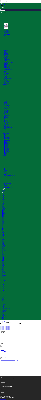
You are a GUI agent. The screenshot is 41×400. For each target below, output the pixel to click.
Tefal (2, 291)
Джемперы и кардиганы (6, 117)
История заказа (2, 389)
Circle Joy (3, 214)
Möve (2, 255)
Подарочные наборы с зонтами (6, 93)
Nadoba (3, 256)
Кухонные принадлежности (6, 105)
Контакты (3, 191)
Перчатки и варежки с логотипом (7, 121)
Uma (2, 298)
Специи (4, 135)
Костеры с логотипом (6, 103)
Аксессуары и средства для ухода (7, 14)
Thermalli (3, 293)
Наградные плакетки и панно (6, 73)
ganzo (3, 228)
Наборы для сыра (5, 87)
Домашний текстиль (5, 16)
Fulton (3, 227)
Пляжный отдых (5, 79)
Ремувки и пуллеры (5, 185)
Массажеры (5, 134)
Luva (2, 247)
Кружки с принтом (5, 40)
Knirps (3, 241)
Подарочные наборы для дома (6, 89)
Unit (2, 300)
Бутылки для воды (5, 102)
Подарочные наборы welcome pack (7, 88)
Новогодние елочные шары (6, 64)
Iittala (2, 233)
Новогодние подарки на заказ (6, 158)
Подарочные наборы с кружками (7, 95)
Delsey (3, 217)
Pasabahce (3, 261)
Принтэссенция (3, 316)
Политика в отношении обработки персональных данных (6, 386)
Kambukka (3, 239)
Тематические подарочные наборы (7, 45)
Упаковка (4, 172)
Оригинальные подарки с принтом (7, 43)
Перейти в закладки (5, 1)
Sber (2, 278)
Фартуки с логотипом (6, 124)
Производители (2, 192)
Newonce (3, 257)
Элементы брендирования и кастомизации (8, 127)
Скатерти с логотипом (6, 20)
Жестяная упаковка (5, 173)
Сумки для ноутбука (5, 170)
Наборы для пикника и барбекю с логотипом (8, 78)
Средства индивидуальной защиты (7, 59)
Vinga (3, 303)
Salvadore (3, 277)
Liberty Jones (3, 245)
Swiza (3, 290)
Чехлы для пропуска (5, 60)
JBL (2, 238)
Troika (3, 297)
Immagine (3, 234)
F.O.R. (3, 224)
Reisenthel (3, 271)
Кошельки (4, 55)
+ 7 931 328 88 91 (3, 4)
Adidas (3, 195)
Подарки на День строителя (6, 149)
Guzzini (3, 229)
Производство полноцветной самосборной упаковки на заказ (9, 175)
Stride (2, 289)
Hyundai (3, 232)
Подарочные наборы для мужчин (7, 90)
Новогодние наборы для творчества (7, 65)
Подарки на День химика (6, 150)
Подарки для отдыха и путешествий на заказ (8, 159)
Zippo (3, 307)
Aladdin (3, 197)
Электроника (4, 176)
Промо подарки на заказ (6, 162)
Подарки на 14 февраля (6, 144)
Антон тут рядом (4, 310)
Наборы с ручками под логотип (7, 130)
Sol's (2, 283)
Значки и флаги (5, 71)
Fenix (2, 225)
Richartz (3, 273)
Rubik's (3, 276)
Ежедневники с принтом (6, 39)
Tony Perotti (3, 295)
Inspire (3, 235)
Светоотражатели (5, 58)
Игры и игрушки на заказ (6, 157)
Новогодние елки (5, 63)
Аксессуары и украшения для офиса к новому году (8, 62)
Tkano (3, 294)
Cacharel (3, 210)
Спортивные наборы (6, 99)
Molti (2, 253)
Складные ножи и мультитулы (6, 81)
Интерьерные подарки (6, 17)
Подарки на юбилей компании (6, 151)
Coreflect (3, 216)
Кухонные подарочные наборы (6, 86)
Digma (3, 218)
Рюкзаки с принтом (5, 44)
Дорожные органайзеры (6, 53)
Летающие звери (4, 315)
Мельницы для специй (6, 106)
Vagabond (3, 301)
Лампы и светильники (6, 179)
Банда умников (3, 311)
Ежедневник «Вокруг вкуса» (4, 360)
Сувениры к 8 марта (5, 154)
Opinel (3, 260)
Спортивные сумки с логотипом (7, 137)
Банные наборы (5, 76)
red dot (3, 269)
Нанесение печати (4, 190)
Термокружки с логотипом (6, 110)
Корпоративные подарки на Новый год (6, 61)
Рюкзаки (4, 168)
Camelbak (3, 211)
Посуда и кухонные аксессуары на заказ (7, 161)
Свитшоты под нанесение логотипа (7, 122)
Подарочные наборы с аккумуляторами (7, 91)
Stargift (3, 287)
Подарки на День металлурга (6, 147)
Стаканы (4, 109)
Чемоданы (5, 171)
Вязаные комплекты (5, 116)
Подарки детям (5, 141)
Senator (3, 279)
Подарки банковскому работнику (7, 140)
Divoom (3, 219)
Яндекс (3, 319)
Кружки (4, 104)
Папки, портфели (5, 57)
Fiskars (3, 226)
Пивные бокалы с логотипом (6, 107)
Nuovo (3, 259)
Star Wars (3, 286)
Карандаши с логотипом (6, 129)
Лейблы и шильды (5, 184)
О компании (2, 189)
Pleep (2, 266)
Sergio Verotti (3, 280)
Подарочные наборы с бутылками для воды (8, 92)
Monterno (3, 254)
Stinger (3, 288)
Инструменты (5, 77)
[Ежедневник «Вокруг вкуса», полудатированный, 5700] (5, 326)
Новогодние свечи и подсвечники (7, 66)
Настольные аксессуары (6, 56)
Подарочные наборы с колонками (7, 94)
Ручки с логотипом (4, 128)
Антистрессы (5, 51)
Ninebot (3, 258)
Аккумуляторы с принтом (6, 36)
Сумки (3, 166)
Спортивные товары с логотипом (6, 133)
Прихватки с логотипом (6, 19)
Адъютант (3, 309)
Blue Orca (3, 205)
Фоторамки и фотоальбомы (6, 21)
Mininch (3, 252)
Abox (2, 194)
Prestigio (3, 267)
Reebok (3, 270)
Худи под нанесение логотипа (6, 126)
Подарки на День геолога (6, 145)
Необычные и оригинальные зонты (7, 34)
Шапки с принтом (5, 48)
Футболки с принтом (6, 47)
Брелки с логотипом (5, 52)
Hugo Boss (3, 231)
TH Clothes (3, 292)
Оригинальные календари (6, 68)
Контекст (3, 314)
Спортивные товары (5, 82)
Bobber (3, 206)
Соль (2, 318)
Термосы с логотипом (6, 111)
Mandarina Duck (3, 249)
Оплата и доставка (3, 188)
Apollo (3, 199)
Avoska (3, 203)
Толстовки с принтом (6, 46)
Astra (2, 202)
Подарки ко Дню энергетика (6, 143)
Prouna (3, 268)
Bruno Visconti (3, 208)
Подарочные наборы (5, 84)
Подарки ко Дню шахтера (6, 142)
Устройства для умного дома (6, 181)
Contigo (3, 215)
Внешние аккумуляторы (6, 177)
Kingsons (3, 240)
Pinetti (3, 264)
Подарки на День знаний (6, 146)
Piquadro (3, 265)
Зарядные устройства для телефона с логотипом (8, 178)
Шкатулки (5, 22)
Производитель (2, 392)
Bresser (3, 207)
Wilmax (3, 305)
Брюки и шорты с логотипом (6, 115)
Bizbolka (3, 204)
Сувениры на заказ (4, 155)
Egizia (3, 221)
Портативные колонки (6, 180)
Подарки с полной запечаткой (6, 160)
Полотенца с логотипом (6, 18)
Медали (4, 72)
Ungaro (3, 299)
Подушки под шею (5, 80)
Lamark (3, 243)
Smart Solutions (3, 282)
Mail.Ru (3, 248)
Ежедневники (17, 360)
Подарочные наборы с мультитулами (7, 96)
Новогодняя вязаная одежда (6, 67)
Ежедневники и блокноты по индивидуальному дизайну (9, 156)
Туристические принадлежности (7, 83)
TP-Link (3, 296)
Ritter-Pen (3, 274)
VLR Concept (3, 304)
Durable (3, 220)
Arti (2, 200)
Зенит (3, 313)
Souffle (3, 284)
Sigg (2, 281)
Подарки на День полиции (6, 148)
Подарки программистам (6, 152)
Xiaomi (3, 306)
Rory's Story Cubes (4, 275)
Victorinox (3, 302)
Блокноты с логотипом (6, 30)
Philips (3, 263)
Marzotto (3, 251)
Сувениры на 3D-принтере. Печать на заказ (8, 163)
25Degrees (3, 193)
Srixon (3, 285)
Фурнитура (5, 186)
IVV (2, 237)
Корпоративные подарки (5, 50)
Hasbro (3, 230)
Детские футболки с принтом (6, 38)
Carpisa (3, 212)
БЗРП (3, 312)
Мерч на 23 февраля (5, 41)
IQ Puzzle (3, 236)
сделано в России (13, 360)
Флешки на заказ (5, 164)
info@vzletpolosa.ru (3, 5)
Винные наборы (5, 85)
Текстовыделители (5, 131)
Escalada (3, 223)
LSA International (4, 246)
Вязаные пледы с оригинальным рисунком (8, 37)
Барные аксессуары (5, 101)
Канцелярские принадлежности (7, 54)
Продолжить (1, 1)
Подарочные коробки (6, 174)
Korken (3, 242)
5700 (11, 360)
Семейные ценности (4, 317)
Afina (2, 196)
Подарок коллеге (5, 153)
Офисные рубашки (5, 120)
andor (2, 198)
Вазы (4, 15)
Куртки (4, 119)
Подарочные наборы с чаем (6, 98)
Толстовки (5, 123)
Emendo (3, 222)
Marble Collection (4, 250)
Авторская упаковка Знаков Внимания (6, 308)
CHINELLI (3, 213)
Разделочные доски (5, 108)
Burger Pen (3, 209)
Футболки (4, 125)
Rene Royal (3, 272)
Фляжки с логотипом (6, 112)
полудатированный (9, 360)
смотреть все (1, 341)
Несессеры (5, 167)
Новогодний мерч (5, 42)
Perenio (3, 262)
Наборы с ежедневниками (6, 31)
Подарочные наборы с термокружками (7, 97)
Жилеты (4, 118)
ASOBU (3, 201)
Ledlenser (3, 244)
